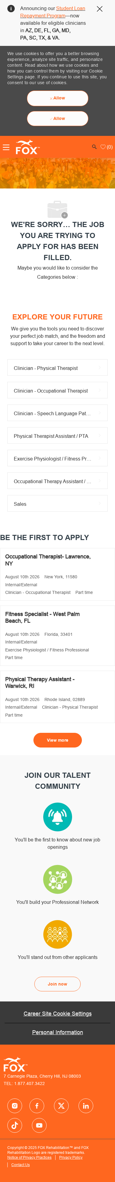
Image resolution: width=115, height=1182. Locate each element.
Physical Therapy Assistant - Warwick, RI (40, 682)
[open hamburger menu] (6, 147)
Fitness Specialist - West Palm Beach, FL (42, 617)
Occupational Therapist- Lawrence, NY (48, 560)
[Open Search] (94, 147)
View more (57, 740)
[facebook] (14, 1105)
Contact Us (20, 1164)
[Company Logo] (26, 146)
